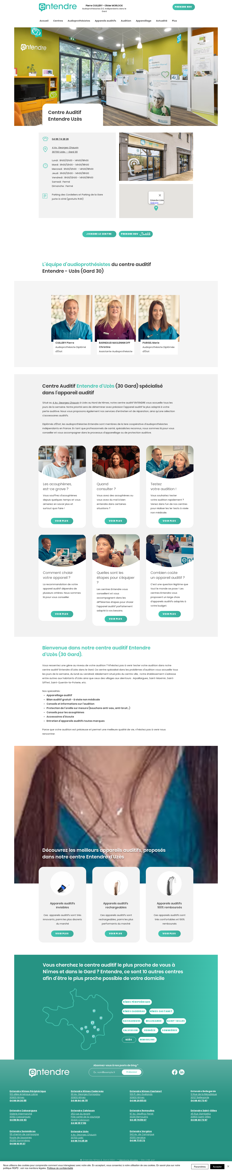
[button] (58, 21)
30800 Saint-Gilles (201, 1116)
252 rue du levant (80, 1113)
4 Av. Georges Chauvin (65, 147)
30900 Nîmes (78, 1097)
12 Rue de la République (204, 1094)
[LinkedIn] (181, 1072)
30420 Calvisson (80, 1119)
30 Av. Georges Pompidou (85, 1094)
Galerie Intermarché (21, 1113)
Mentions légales (128, 1159)
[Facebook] (174, 1072)
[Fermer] (228, 1166)
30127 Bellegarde (200, 1097)
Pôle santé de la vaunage (85, 1116)
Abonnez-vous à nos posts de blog (115, 1065)
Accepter (217, 1166)
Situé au (47, 402)
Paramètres (200, 1166)
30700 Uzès (58, 151)
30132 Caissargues (20, 1116)
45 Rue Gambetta (201, 1113)
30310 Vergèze (138, 1137)
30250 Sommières (20, 1140)
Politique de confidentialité (60, 1168)
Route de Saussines (21, 1137)
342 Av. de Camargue (142, 1134)
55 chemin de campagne (24, 1134)
